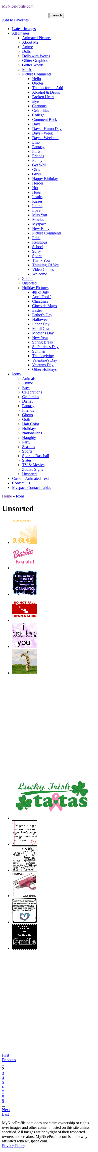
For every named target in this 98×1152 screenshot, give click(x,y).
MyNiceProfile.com (17, 6)
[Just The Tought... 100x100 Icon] (24, 922)
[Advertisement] (49, 724)
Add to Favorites (15, 20)
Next (6, 1110)
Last (5, 1114)
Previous (9, 1060)
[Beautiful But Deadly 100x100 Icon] (24, 896)
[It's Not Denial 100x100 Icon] (24, 870)
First (5, 1055)
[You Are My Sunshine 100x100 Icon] (24, 542)
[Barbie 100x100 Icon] (24, 568)
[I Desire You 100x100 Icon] (24, 646)
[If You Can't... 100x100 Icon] (24, 844)
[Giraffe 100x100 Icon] (24, 673)
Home (7, 496)
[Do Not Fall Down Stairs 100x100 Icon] (24, 620)
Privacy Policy (13, 1145)
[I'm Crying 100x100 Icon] (24, 594)
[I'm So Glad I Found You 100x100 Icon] (24, 948)
